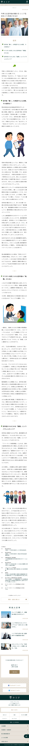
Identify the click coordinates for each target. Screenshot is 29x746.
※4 (20, 256)
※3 (23, 223)
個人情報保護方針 (5, 733)
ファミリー (4, 718)
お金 (14, 714)
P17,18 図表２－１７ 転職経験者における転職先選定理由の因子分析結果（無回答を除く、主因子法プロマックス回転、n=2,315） (16, 580)
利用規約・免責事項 (6, 730)
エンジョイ (14, 718)
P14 (6, 589)
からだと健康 (24, 714)
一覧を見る (14, 672)
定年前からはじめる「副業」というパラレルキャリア (15, 58)
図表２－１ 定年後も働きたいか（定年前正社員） (16, 550)
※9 (20, 453)
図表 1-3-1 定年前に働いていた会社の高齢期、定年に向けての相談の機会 (16, 564)
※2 (23, 119)
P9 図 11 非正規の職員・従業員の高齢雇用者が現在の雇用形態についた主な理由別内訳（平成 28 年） (16, 574)
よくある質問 (4, 737)
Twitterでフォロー (15, 690)
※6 (4, 374)
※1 (11, 117)
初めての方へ (14, 710)
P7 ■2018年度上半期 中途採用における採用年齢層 (16, 569)
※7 (12, 406)
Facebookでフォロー (15, 685)
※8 (15, 448)
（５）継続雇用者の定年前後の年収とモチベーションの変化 (16, 559)
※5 (19, 330)
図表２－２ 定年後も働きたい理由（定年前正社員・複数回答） (16, 554)
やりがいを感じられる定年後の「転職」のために (15, 52)
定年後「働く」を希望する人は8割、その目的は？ (15, 46)
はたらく (5, 714)
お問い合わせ (4, 741)
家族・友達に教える (14, 599)
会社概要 (3, 726)
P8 (6, 585)
